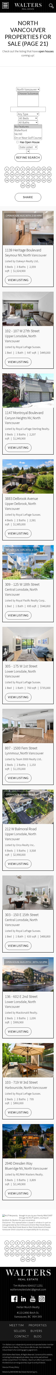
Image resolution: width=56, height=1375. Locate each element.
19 (28, 174)
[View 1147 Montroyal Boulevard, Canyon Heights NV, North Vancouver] (28, 390)
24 (7, 180)
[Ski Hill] (28, 134)
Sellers (20, 1331)
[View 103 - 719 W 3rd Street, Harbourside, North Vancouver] (28, 1060)
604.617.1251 (35, 1285)
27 (22, 180)
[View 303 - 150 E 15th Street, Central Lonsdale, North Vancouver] (28, 892)
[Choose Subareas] (28, 93)
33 (22, 185)
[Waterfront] (28, 130)
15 (7, 174)
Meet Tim (16, 1325)
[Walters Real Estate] (28, 6)
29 (33, 180)
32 (49, 180)
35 (33, 185)
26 (17, 180)
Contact (21, 1336)
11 (33, 169)
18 (22, 174)
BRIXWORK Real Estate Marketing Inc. (24, 1372)
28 (28, 180)
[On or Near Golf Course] (28, 138)
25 (12, 180)
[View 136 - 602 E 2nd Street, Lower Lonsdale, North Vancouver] (28, 974)
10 (28, 169)
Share (28, 197)
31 (44, 180)
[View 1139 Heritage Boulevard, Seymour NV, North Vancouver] (28, 228)
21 (38, 174)
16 (12, 174)
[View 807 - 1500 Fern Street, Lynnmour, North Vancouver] (28, 726)
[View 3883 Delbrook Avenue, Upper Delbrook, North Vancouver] (28, 476)
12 (38, 169)
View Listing (18, 280)
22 (44, 174)
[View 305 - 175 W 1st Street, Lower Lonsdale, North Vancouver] (28, 644)
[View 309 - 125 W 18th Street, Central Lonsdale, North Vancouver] (28, 562)
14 (49, 169)
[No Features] (28, 126)
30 (38, 180)
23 (49, 174)
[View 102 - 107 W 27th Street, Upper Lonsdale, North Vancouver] (28, 309)
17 (17, 174)
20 (33, 174)
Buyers (36, 1331)
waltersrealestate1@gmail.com (28, 1289)
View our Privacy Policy (10, 1367)
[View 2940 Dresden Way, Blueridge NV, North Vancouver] (28, 1141)
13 (44, 169)
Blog (38, 1336)
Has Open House (29, 142)
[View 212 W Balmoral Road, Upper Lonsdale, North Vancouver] (28, 807)
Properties (38, 1325)
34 (28, 185)
